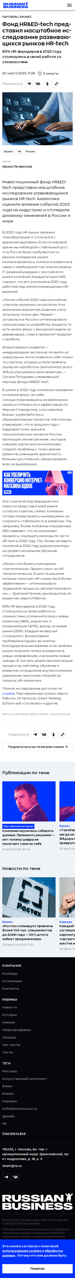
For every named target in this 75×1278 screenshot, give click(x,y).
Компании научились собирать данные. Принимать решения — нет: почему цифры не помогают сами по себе (28, 837)
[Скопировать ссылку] (56, 84)
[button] (69, 5)
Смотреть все (14, 1133)
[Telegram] (6, 1177)
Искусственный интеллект (24, 1078)
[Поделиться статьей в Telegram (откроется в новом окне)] (29, 84)
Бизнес (26, 16)
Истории (9, 1015)
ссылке (8, 693)
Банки (7, 1086)
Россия (30, 151)
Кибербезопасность (19, 1108)
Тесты (7, 1052)
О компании (12, 981)
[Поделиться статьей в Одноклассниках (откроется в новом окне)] (47, 84)
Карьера (9, 1101)
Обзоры (9, 1037)
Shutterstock (60, 714)
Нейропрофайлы (16, 1030)
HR (19, 151)
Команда (10, 973)
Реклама (9, 1071)
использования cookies (22, 1251)
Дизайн (8, 1116)
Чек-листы (11, 1044)
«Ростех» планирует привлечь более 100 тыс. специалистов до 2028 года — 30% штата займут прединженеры (27, 933)
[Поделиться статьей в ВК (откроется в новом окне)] (38, 84)
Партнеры (10, 16)
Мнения (8, 1022)
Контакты (10, 988)
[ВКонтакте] (16, 1177)
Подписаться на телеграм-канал (36, 746)
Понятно (37, 1268)
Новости (9, 1007)
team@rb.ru (12, 1166)
